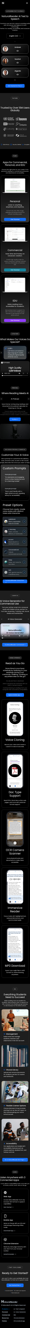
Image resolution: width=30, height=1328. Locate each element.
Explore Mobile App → (15, 695)
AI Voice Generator (15, 619)
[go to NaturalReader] (3, 3)
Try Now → (15, 419)
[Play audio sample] (24, 521)
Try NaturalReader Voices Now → (14, 581)
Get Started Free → (15, 1285)
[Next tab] (28, 399)
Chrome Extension (19, 1318)
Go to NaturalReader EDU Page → (15, 1160)
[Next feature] (28, 352)
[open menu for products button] (27, 3)
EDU (15, 1315)
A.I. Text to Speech (19, 1309)
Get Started (15, 219)
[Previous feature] (1, 352)
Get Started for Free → (15, 86)
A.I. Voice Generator (20, 1312)
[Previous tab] (1, 399)
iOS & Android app (19, 1321)
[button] (8, 1308)
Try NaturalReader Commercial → (15, 645)
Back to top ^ (7, 1325)
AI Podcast (15, 399)
